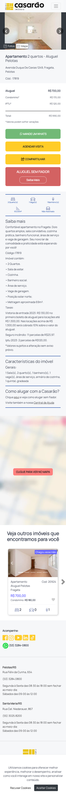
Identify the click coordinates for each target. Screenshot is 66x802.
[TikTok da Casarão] (32, 637)
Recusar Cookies (20, 788)
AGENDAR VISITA (33, 146)
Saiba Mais (33, 180)
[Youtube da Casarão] (19, 637)
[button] (12, 563)
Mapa (24, 46)
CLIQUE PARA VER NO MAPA (33, 472)
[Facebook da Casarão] (5, 637)
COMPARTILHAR (35, 159)
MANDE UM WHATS (35, 134)
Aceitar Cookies (46, 788)
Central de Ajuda (44, 402)
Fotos (11, 46)
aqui (16, 397)
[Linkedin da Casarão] (26, 637)
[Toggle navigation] (56, 6)
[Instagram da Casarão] (11, 637)
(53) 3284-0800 (19, 645)
